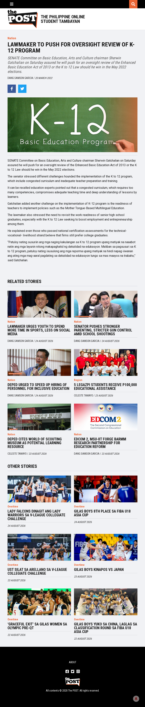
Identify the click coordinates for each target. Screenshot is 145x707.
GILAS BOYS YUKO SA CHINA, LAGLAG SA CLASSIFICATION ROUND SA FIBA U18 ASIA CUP (105, 628)
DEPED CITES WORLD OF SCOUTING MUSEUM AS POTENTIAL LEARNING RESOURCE (35, 443)
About (72, 662)
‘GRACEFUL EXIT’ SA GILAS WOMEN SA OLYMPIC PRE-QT (37, 626)
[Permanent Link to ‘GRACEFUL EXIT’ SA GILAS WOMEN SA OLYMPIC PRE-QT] (39, 601)
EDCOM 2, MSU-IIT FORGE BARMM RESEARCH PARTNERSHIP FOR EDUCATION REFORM (100, 443)
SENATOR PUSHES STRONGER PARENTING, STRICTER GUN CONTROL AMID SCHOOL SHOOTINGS (103, 330)
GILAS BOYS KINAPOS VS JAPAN (99, 569)
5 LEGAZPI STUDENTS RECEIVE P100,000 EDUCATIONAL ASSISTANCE (105, 386)
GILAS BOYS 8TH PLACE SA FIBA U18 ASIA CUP (102, 513)
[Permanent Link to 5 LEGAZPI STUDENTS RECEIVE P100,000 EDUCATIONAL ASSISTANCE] (105, 362)
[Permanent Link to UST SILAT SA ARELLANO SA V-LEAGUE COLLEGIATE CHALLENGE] (39, 547)
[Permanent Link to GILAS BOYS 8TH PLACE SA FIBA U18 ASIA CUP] (105, 489)
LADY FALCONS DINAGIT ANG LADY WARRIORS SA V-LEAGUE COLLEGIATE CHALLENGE (36, 515)
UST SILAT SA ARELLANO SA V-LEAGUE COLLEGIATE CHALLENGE (37, 571)
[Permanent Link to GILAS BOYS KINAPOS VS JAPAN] (105, 547)
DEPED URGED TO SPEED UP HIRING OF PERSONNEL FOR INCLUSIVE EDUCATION (38, 386)
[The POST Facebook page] (67, 672)
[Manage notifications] (136, 699)
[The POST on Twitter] (72, 672)
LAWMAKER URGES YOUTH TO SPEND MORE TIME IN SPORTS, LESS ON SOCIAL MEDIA (39, 330)
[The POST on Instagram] (78, 672)
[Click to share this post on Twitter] (22, 89)
